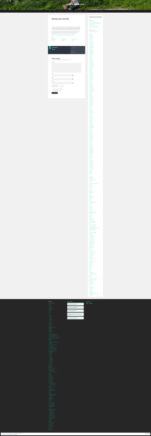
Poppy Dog (91, 257)
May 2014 (91, 131)
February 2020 (91, 72)
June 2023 (91, 38)
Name (53, 73)
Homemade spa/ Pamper (53, 371)
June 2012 (91, 156)
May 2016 (91, 116)
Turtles (51, 362)
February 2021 (91, 61)
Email (53, 77)
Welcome (54, 11)
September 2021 (92, 53)
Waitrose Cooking (92, 292)
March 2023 (91, 41)
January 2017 (91, 111)
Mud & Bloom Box (51, 417)
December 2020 (92, 63)
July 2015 (91, 121)
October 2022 (91, 46)
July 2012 (91, 155)
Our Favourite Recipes (92, 252)
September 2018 (92, 91)
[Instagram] (90, 303)
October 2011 (91, 166)
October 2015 (91, 117)
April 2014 (91, 132)
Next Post (73, 52)
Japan (90, 231)
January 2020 (91, 73)
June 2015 (91, 122)
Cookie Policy (15, 434)
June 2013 (91, 142)
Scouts (90, 268)
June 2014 (91, 130)
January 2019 (91, 87)
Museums (91, 246)
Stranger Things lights (52, 394)
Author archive (52, 49)
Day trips (91, 206)
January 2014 (91, 136)
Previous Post (74, 51)
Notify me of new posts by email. (57, 90)
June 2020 (91, 67)
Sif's (90, 271)
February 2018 (91, 97)
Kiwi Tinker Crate (92, 237)
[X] (88, 303)
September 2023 (92, 37)
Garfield (91, 217)
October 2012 (91, 151)
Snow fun (91, 276)
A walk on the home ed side (75, 4)
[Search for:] (95, 17)
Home (50, 11)
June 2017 (91, 107)
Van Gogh (91, 291)
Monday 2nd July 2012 (60, 19)
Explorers (91, 211)
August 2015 (91, 120)
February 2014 (91, 135)
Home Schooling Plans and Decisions (95, 227)
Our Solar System (51, 389)
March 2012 (91, 160)
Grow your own (51, 382)
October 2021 (91, 52)
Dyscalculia (91, 207)
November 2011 (92, 165)
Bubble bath (91, 197)
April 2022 (91, 48)
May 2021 (91, 58)
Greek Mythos (91, 218)
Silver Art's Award (92, 272)
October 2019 (91, 76)
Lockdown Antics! (92, 241)
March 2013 (91, 145)
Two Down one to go (92, 24)
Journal (85, 11)
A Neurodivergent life (52, 303)
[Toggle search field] (101, 11)
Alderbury (50, 328)
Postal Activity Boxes (78, 11)
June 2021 (91, 57)
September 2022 (92, 47)
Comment (53, 62)
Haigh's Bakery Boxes (92, 221)
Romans (50, 393)
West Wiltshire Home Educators (94, 293)
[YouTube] (91, 303)
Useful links (60, 11)
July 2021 (91, 56)
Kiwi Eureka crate (92, 236)
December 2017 (92, 100)
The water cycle (92, 282)
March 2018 (91, 96)
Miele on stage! (92, 243)
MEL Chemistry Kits (92, 242)
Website (53, 81)
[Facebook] (87, 303)
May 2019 (91, 82)
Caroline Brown (92, 31)
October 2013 (91, 137)
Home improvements (92, 226)
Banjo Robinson (92, 192)
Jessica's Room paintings (93, 232)
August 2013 (91, 140)
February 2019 (91, 86)
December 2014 (92, 125)
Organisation (50, 367)
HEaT (90, 223)
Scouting (91, 267)
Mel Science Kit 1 (97, 31)
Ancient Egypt (51, 378)
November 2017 (92, 101)
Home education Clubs (69, 11)
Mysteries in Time (92, 247)
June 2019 (91, 81)
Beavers (91, 193)
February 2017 (91, 110)
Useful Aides (91, 288)
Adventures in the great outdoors (94, 183)
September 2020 (92, 66)
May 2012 (91, 157)
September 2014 (92, 127)
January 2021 (91, 62)
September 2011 (92, 167)
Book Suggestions (92, 196)
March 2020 (91, 71)
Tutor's (90, 286)
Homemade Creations (92, 228)
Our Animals (91, 251)
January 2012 (91, 162)
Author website (54, 49)
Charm (51, 356)
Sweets (91, 281)
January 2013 (91, 147)
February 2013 (91, 146)
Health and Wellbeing (92, 222)
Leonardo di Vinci (92, 238)
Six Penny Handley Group (93, 273)
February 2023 (91, 42)
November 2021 (92, 51)
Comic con (91, 203)
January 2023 (91, 43)
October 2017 (91, 102)
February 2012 (91, 161)
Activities (50, 340)
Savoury (91, 266)
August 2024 (91, 36)
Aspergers (50, 307)
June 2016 (91, 115)
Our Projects (91, 253)
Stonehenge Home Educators (93, 278)
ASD (90, 188)
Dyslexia (91, 208)
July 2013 (91, 141)
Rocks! (90, 262)
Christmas (50, 343)
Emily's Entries (51, 346)
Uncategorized (91, 287)
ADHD (90, 182)
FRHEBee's (91, 216)
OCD (90, 248)
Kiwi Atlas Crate (51, 410)
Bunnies (91, 198)
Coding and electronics (93, 202)
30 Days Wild (91, 178)
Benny (51, 354)
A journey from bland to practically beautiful (95, 23)
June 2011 (91, 171)
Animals (91, 187)
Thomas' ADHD (92, 283)
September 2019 (92, 77)
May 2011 (91, 172)
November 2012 (92, 150)
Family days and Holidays (93, 212)
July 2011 (91, 170)
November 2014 (92, 126)
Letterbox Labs (51, 414)
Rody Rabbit (91, 263)
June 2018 (91, 92)
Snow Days (50, 363)
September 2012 (92, 152)
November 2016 (92, 112)
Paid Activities (91, 256)
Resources (50, 421)
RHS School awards (92, 261)
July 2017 (91, 106)
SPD (90, 277)
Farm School (91, 213)
